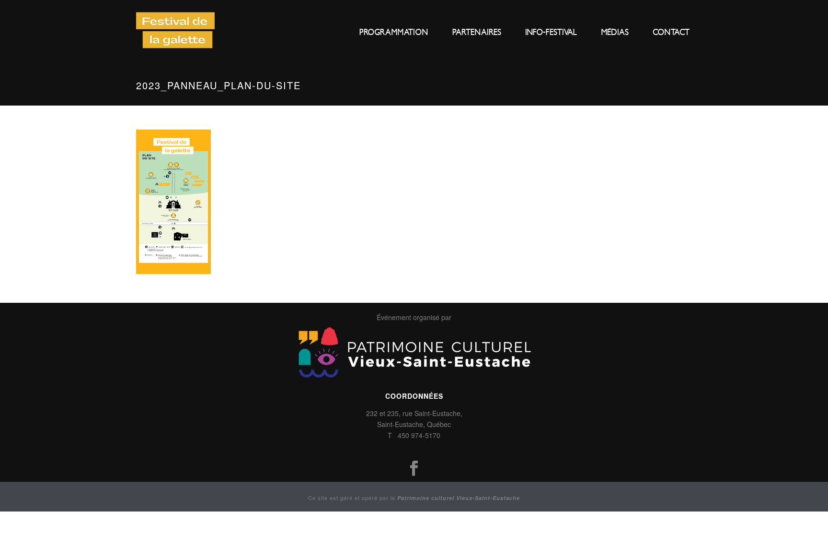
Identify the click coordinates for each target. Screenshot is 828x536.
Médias (615, 32)
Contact (671, 32)
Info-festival (551, 32)
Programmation (393, 32)
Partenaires (476, 32)
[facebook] (414, 468)
